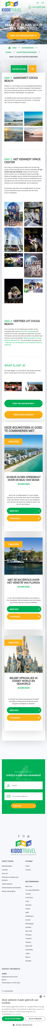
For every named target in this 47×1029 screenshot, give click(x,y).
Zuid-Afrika (29, 950)
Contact (28, 870)
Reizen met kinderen (8, 891)
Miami (21, 331)
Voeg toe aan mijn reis (22, 35)
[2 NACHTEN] (23, 453)
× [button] (44, 996)
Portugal (28, 935)
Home (14, 48)
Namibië (28, 961)
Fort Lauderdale (30, 331)
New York (28, 931)
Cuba (27, 901)
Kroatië (27, 920)
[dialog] (23, 1011)
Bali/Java (28, 886)
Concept (5, 870)
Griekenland (29, 916)
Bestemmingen (28, 48)
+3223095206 (38, 7)
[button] (23, 1025)
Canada (28, 894)
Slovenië (28, 927)
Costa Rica (29, 897)
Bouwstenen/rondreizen (27, 52)
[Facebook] (18, 836)
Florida (8, 52)
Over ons (5, 873)
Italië (27, 912)
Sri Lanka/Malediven (32, 890)
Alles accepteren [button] (13, 1019)
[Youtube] (28, 836)
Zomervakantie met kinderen (11, 888)
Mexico (27, 957)
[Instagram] (23, 836)
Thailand (28, 938)
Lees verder (16, 1014)
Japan (27, 953)
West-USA (28, 946)
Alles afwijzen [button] (35, 1019)
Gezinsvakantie (7, 884)
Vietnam (28, 942)
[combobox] (40, 996)
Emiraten (28, 905)
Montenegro (29, 924)
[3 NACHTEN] (23, 654)
